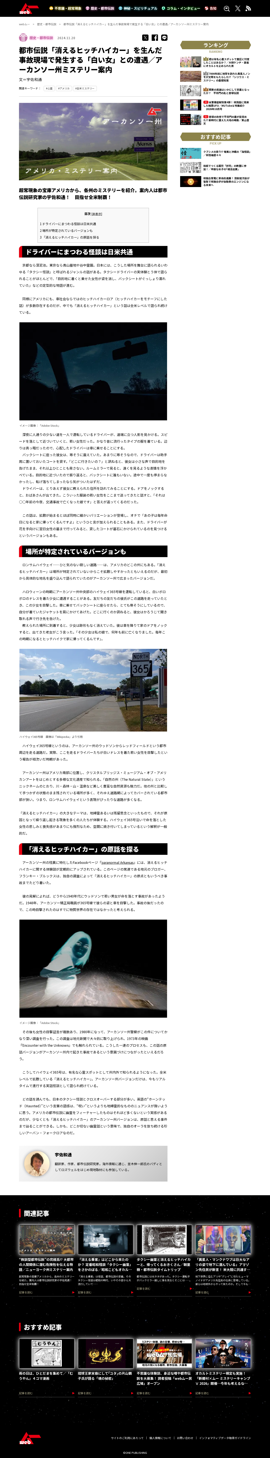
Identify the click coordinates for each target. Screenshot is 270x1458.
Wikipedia (63, 737)
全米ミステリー (85, 88)
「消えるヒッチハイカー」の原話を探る (69, 237)
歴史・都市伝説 (102, 8)
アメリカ (65, 88)
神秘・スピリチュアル (140, 8)
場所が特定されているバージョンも (66, 230)
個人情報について (160, 1438)
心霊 (50, 88)
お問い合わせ (185, 1438)
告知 (213, 8)
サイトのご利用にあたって (127, 1438)
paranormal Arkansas (117, 862)
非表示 (96, 214)
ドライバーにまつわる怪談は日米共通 (68, 223)
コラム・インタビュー (183, 8)
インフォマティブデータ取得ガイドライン (225, 1438)
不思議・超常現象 (67, 8)
